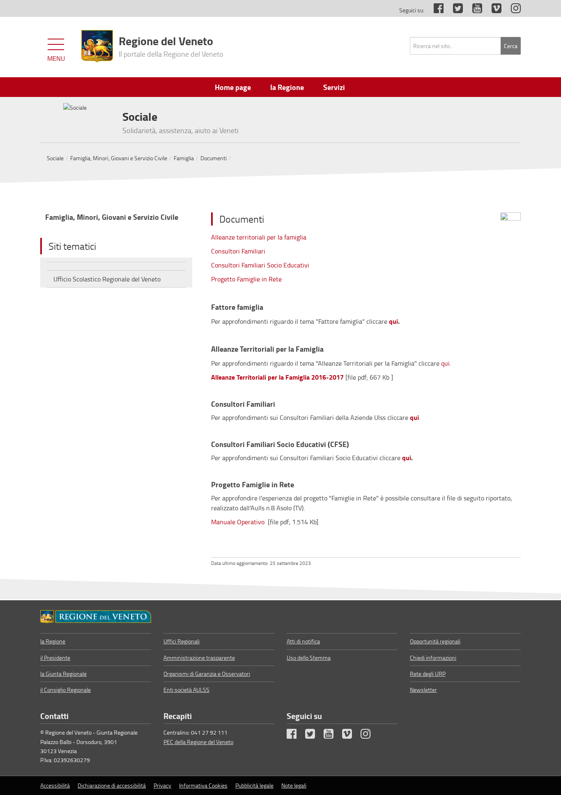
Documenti (213, 158)
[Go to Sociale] (95, 616)
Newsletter (423, 690)
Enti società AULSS (186, 690)
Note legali (293, 785)
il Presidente (55, 657)
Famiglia (184, 158)
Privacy (162, 785)
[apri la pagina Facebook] (434, 10)
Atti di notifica (303, 641)
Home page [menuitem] (233, 87)
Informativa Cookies (203, 785)
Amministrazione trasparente (199, 657)
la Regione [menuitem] (287, 87)
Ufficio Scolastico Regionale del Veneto (107, 278)
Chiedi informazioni (433, 657)
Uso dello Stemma (309, 657)
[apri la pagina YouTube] (473, 10)
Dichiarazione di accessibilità (112, 785)
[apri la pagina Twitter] (454, 10)
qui (393, 321)
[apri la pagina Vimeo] (492, 10)
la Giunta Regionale (63, 673)
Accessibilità (55, 785)
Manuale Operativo (238, 521)
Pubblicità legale (254, 785)
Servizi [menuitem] (334, 87)
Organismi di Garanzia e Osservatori (206, 673)
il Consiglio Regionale (65, 690)
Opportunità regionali (435, 641)
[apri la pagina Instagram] (512, 10)
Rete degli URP (428, 673)
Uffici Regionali (181, 641)
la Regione (52, 641)
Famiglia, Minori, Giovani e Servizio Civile (118, 158)
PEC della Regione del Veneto (198, 742)
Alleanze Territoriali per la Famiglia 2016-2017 (277, 377)
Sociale (55, 158)
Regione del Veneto (171, 45)
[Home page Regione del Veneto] (97, 46)
